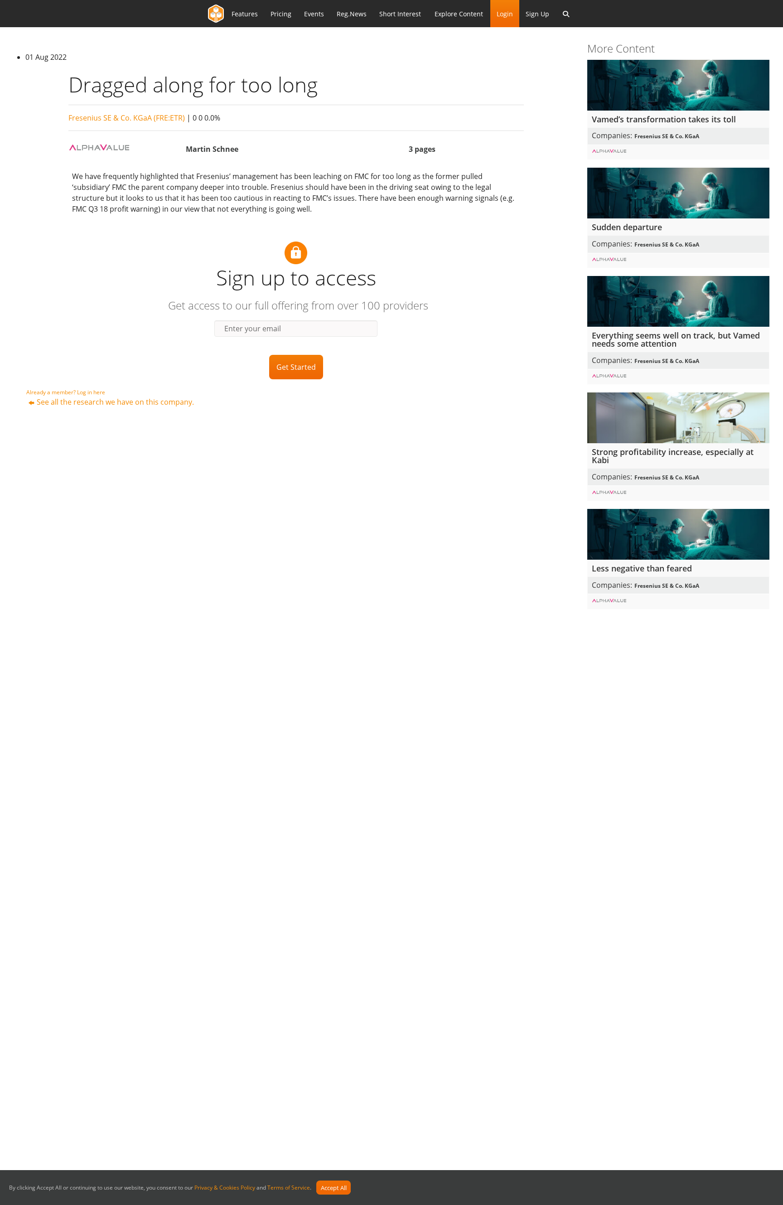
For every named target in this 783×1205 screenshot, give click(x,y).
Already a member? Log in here (65, 392)
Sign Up (537, 14)
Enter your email (252, 329)
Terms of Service (288, 1188)
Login (505, 14)
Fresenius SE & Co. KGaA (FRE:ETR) (126, 118)
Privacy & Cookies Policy (224, 1188)
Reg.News (352, 14)
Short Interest (400, 14)
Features (245, 14)
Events (314, 14)
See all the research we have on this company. (115, 402)
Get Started (296, 367)
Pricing (281, 14)
